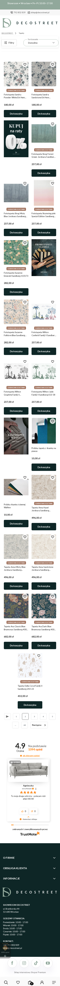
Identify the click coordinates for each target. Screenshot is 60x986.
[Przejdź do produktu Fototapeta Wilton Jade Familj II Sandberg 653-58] (44, 371)
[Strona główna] (30, 23)
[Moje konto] (42, 982)
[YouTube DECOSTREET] (48, 963)
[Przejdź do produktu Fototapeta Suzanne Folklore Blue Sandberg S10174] (16, 312)
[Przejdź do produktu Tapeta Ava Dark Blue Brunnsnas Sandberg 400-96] (44, 606)
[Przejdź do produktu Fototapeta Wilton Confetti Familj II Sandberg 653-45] (44, 312)
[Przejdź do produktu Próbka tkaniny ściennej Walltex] (16, 487)
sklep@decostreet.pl (40, 12)
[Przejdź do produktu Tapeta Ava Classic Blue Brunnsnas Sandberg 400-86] (16, 606)
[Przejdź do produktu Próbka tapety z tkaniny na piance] (44, 430)
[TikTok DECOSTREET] (36, 963)
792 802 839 (20, 12)
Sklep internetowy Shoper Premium (30, 972)
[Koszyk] (30, 982)
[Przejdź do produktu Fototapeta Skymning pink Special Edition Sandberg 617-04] (44, 193)
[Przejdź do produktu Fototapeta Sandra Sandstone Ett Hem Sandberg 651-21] (44, 74)
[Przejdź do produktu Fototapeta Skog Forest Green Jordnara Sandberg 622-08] (44, 133)
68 (25, 725)
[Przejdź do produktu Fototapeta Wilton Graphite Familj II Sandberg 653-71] (16, 371)
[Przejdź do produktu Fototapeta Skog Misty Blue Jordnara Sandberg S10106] (16, 193)
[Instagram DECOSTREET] (24, 963)
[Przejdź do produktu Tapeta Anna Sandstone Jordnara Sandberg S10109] (44, 546)
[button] (21, 756)
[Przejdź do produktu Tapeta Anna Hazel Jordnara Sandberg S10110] (44, 487)
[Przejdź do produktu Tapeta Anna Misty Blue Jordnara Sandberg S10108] (16, 546)
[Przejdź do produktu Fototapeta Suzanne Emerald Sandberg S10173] (16, 252)
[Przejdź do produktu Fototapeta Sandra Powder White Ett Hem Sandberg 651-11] (16, 74)
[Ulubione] (18, 982)
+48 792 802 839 (11, 945)
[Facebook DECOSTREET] (12, 963)
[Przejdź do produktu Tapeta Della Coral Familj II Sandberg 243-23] (30, 665)
